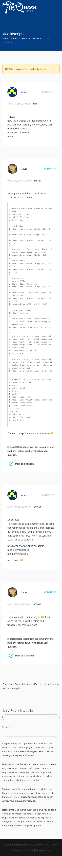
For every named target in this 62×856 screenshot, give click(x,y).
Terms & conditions (22, 850)
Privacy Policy (43, 850)
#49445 (37, 180)
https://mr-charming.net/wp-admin (25, 545)
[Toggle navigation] (56, 7)
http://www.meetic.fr (18, 128)
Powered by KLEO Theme (44, 844)
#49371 (36, 104)
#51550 (37, 507)
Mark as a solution (10, 463)
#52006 (37, 604)
